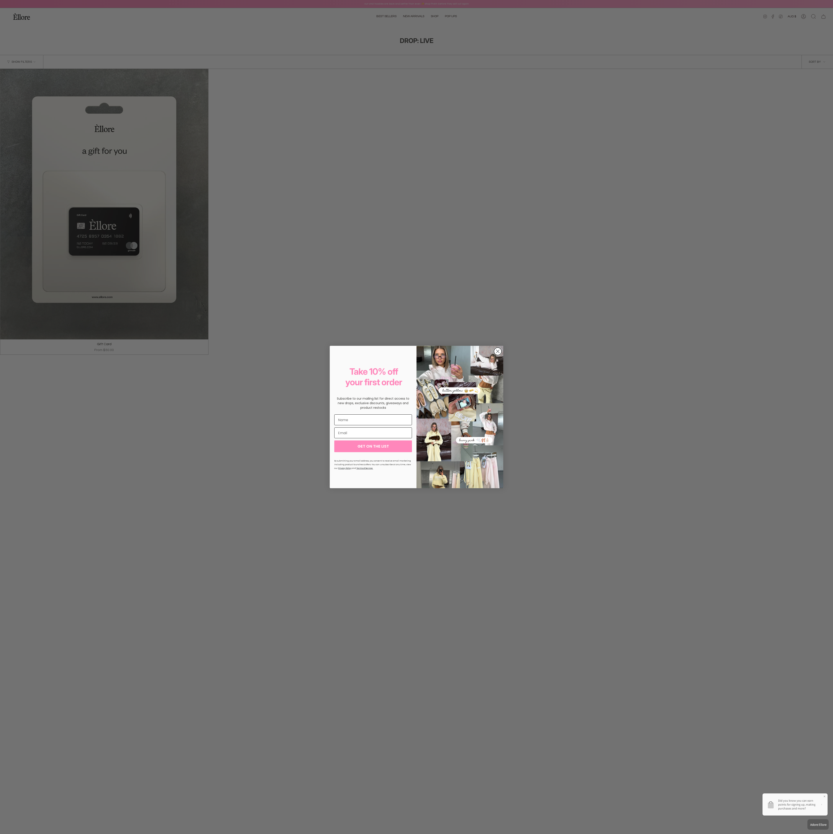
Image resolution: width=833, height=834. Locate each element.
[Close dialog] (498, 351)
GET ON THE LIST (373, 446)
